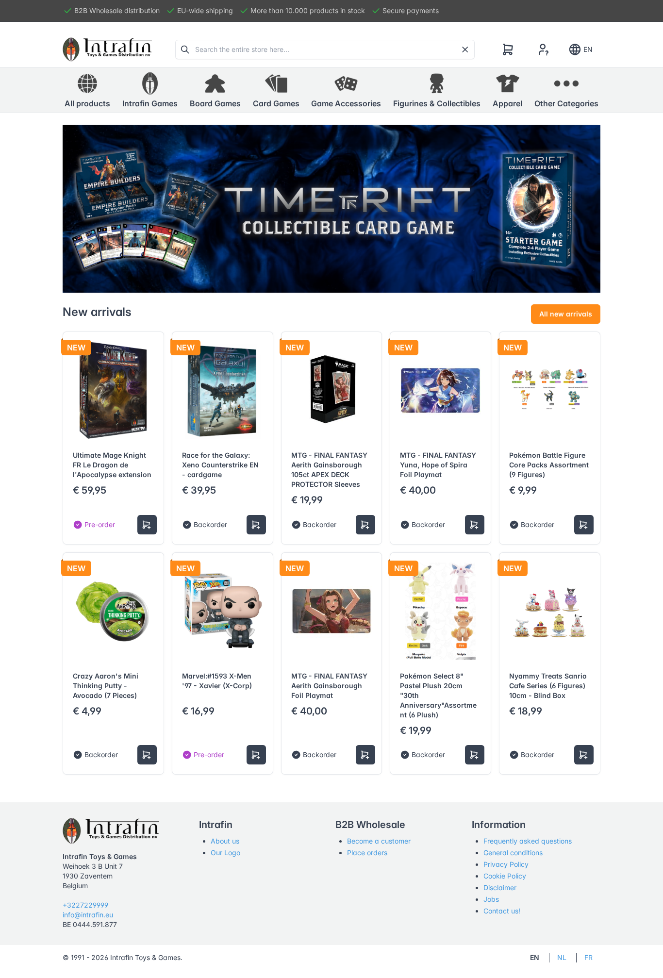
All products (87, 103)
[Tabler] (107, 49)
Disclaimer (499, 887)
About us (225, 841)
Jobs (491, 899)
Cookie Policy (504, 876)
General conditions (513, 852)
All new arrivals (565, 314)
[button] (149, 90)
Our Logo (225, 852)
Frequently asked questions (527, 841)
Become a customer (379, 841)
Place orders (367, 852)
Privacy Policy (506, 864)
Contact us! (501, 911)
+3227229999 (85, 905)
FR (588, 957)
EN (588, 49)
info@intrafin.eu (88, 915)
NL (561, 957)
